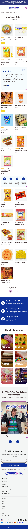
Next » (17, 291)
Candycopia (19, 527)
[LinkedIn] (26, 520)
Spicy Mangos (4, 262)
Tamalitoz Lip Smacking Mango (21, 61)
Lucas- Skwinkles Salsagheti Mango (19, 203)
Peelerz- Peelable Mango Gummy (5, 61)
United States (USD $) (7, 519)
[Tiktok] (23, 520)
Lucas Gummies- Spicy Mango (7, 203)
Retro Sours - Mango (6, 39)
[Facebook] (18, 520)
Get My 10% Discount (14, 465)
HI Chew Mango (19, 37)
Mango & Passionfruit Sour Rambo (6, 106)
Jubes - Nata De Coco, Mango (20, 106)
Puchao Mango (5, 222)
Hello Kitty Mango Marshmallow (5, 170)
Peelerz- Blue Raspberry (4, 129)
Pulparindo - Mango (6, 149)
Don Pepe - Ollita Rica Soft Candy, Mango (6, 243)
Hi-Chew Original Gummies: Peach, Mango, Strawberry (19, 223)
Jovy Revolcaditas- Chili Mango (21, 243)
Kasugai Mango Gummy (21, 150)
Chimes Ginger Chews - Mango (20, 128)
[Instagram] (21, 520)
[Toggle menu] (2, 8)
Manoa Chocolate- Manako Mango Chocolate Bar (6, 281)
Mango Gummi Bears (20, 262)
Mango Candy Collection (11, 12)
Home (2, 12)
